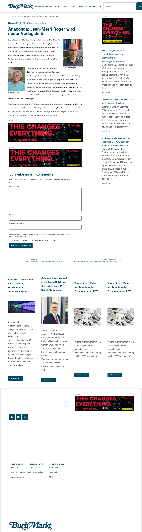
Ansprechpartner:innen (18, 472)
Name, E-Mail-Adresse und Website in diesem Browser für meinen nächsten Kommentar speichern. (40, 235)
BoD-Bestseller (85, 6)
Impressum (54, 467)
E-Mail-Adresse (16, 224)
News (19, 16)
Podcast (64, 6)
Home (12, 16)
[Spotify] (25, 417)
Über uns (14, 467)
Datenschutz (54, 472)
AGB (51, 477)
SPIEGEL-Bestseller (52, 6)
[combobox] (119, 6)
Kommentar (14, 187)
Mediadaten (39, 6)
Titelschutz (73, 6)
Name (12, 215)
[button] (9, 327)
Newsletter (96, 6)
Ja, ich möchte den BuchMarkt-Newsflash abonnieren (33, 240)
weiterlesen (106, 92)
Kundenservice (17, 477)
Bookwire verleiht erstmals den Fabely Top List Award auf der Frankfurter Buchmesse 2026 (116, 142)
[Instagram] (18, 417)
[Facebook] (12, 417)
